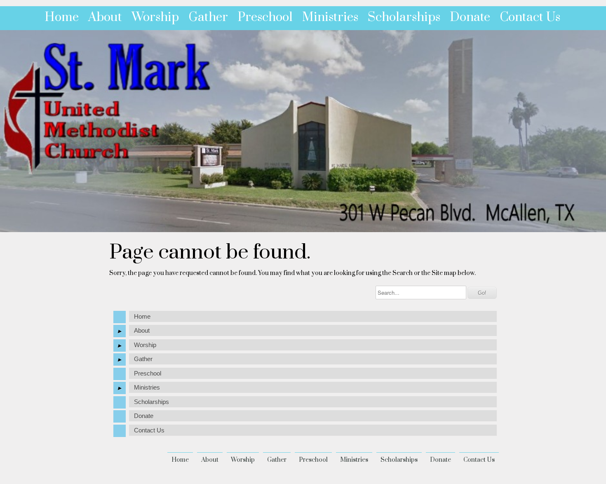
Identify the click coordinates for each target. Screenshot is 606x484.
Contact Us (530, 17)
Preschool (265, 17)
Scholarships (404, 17)
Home (62, 17)
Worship (155, 17)
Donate (470, 17)
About (105, 17)
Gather (208, 17)
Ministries (330, 17)
